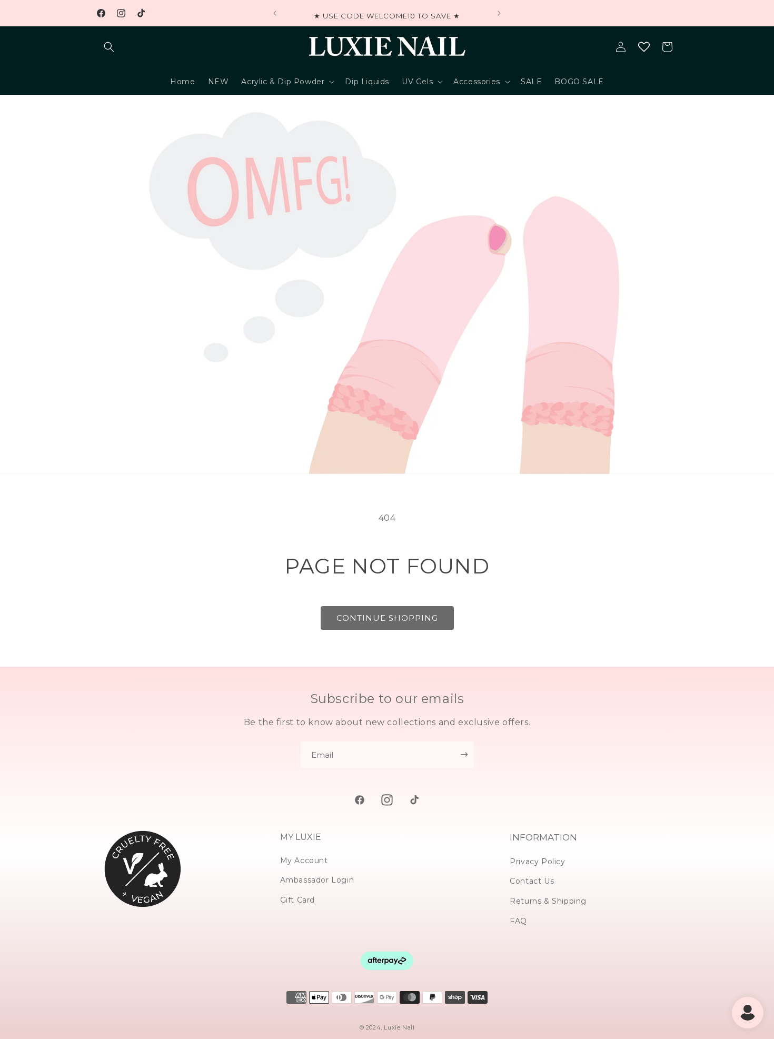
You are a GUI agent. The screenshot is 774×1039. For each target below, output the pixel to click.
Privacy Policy (537, 861)
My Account (304, 860)
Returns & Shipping (548, 901)
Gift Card (297, 900)
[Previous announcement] (274, 13)
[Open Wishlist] (644, 46)
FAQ (518, 921)
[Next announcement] (499, 13)
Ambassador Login (317, 880)
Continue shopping (387, 618)
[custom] (360, 800)
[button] (109, 46)
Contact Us (532, 881)
